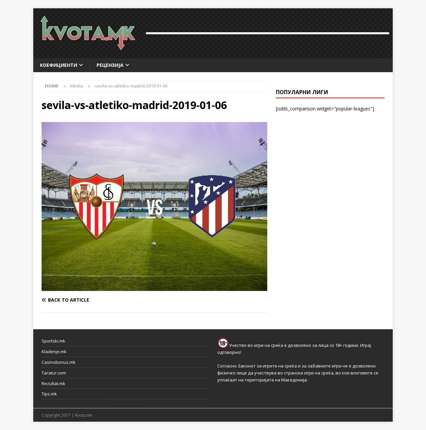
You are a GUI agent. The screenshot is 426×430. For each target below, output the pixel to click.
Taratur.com (54, 373)
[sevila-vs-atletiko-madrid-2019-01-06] (154, 287)
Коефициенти (58, 65)
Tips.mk (49, 394)
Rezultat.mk (53, 383)
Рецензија (110, 65)
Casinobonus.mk (59, 362)
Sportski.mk (53, 341)
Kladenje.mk (54, 352)
